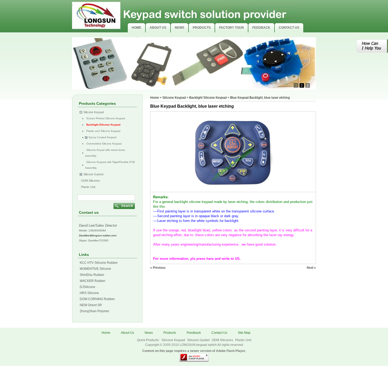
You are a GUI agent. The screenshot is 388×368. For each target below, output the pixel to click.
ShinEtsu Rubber (92, 275)
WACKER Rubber (92, 281)
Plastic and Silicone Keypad (103, 131)
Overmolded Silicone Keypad (104, 143)
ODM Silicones (90, 180)
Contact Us (219, 333)
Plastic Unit (88, 186)
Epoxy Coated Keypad (102, 137)
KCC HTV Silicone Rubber (99, 263)
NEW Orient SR (91, 305)
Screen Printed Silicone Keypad (105, 118)
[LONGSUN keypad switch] (184, 16)
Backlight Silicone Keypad (103, 124)
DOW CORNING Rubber (97, 299)
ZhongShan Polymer (94, 311)
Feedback (194, 333)
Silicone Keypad (93, 112)
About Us (127, 333)
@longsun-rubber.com (102, 235)
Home (154, 98)
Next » (311, 268)
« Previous (157, 268)
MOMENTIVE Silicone (95, 269)
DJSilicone (87, 287)
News (149, 333)
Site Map (244, 333)
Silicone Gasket (93, 174)
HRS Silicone (89, 293)
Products (169, 333)
